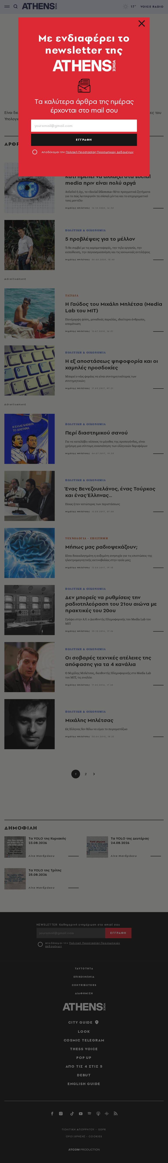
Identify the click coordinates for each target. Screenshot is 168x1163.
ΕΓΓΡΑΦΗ (84, 140)
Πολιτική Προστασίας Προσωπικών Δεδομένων (100, 152)
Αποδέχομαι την (88, 152)
